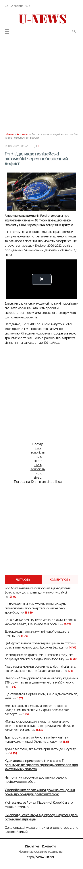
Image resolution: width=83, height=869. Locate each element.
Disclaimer (32, 846)
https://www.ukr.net (40, 857)
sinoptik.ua (54, 482)
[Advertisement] (41, 80)
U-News (9, 134)
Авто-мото (22, 134)
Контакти (49, 846)
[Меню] (7, 31)
